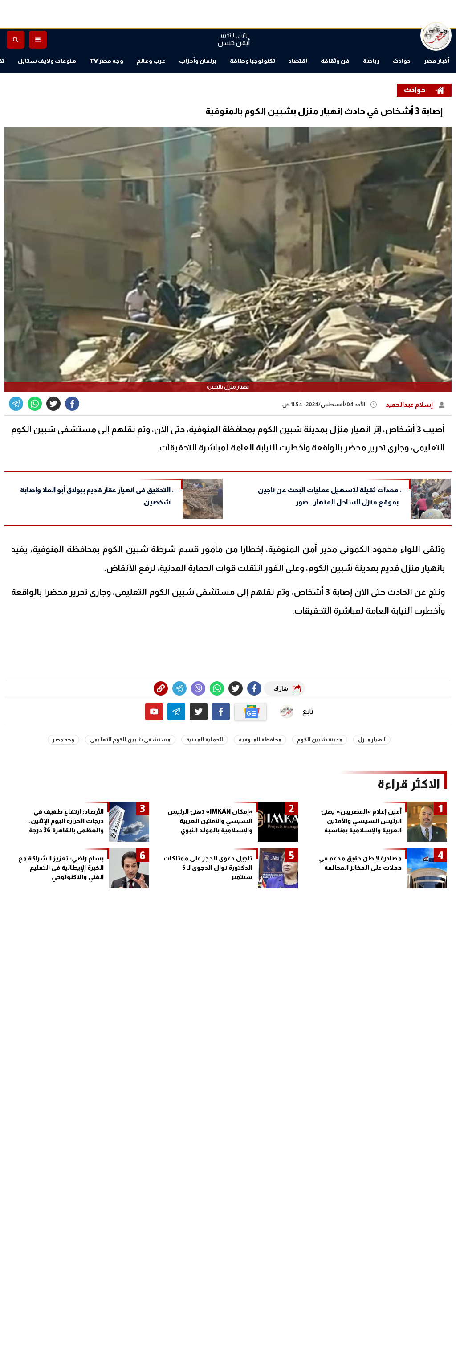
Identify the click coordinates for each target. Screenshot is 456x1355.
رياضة (371, 60)
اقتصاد (298, 60)
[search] (15, 40)
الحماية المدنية (204, 740)
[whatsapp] (161, 688)
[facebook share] (72, 404)
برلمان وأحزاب (197, 60)
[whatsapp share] (35, 404)
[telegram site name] (176, 711)
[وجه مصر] (436, 35)
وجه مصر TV (106, 60)
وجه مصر (63, 740)
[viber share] (16, 404)
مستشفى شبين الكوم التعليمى (130, 740)
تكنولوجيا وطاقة (252, 60)
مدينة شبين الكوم (319, 740)
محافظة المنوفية (260, 740)
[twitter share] (53, 404)
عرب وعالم (151, 60)
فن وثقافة (335, 60)
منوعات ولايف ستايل (47, 60)
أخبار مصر (436, 60)
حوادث (402, 60)
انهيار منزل (372, 740)
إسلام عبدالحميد (410, 404)
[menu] (38, 40)
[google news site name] (250, 711)
